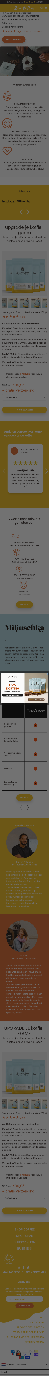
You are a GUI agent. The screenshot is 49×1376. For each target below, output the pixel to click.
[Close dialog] (47, 674)
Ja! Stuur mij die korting (12, 695)
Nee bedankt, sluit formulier (13, 697)
